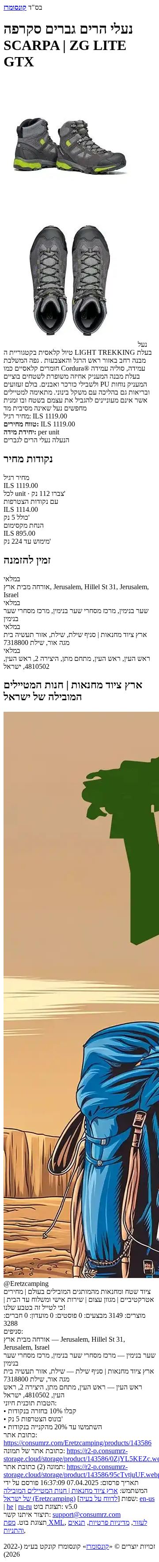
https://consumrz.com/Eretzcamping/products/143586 (77, 1443)
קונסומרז (97, 1546)
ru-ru (25, 1506)
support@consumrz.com (87, 1514)
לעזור (140, 1522)
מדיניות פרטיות (109, 1522)
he (10, 1506)
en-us (147, 1498)
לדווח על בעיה (98, 1498)
